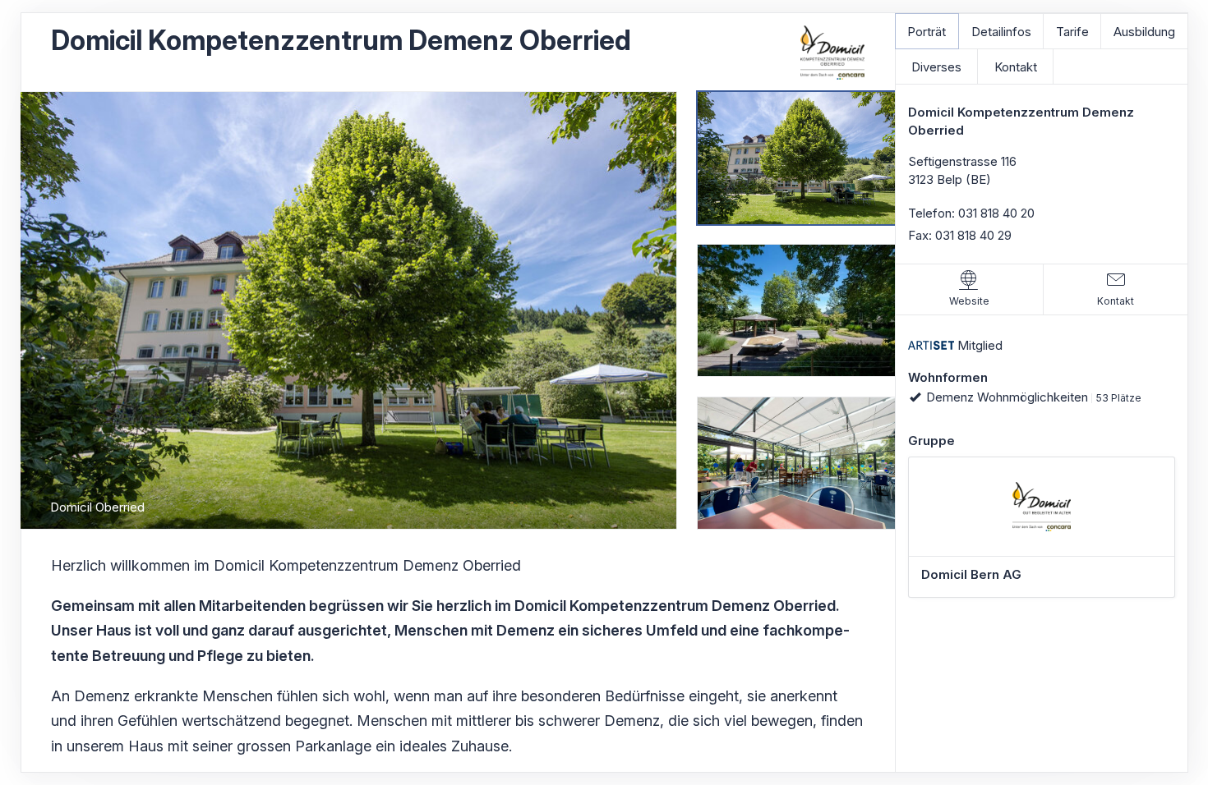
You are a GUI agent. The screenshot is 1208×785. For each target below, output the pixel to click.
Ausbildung (1144, 31)
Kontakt (1015, 67)
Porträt (926, 31)
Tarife (1072, 31)
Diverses (936, 67)
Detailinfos (1001, 31)
